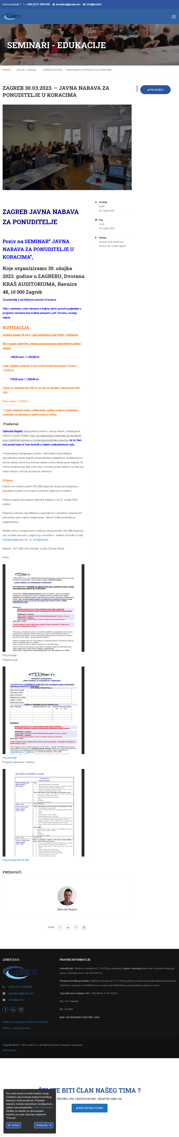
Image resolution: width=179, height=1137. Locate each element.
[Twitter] (68, 927)
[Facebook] (60, 927)
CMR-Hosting (9, 1050)
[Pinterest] (76, 927)
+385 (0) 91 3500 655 (38, 4)
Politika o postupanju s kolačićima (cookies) (25, 1022)
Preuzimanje (10, 655)
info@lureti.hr (94, 4)
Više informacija (43, 1107)
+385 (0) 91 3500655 (20, 986)
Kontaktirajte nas (90, 1108)
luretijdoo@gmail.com (68, 4)
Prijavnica (156, 89)
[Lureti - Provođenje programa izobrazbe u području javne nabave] (11, 18)
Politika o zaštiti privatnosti (16, 1028)
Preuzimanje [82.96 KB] (16, 860)
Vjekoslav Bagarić (67, 909)
